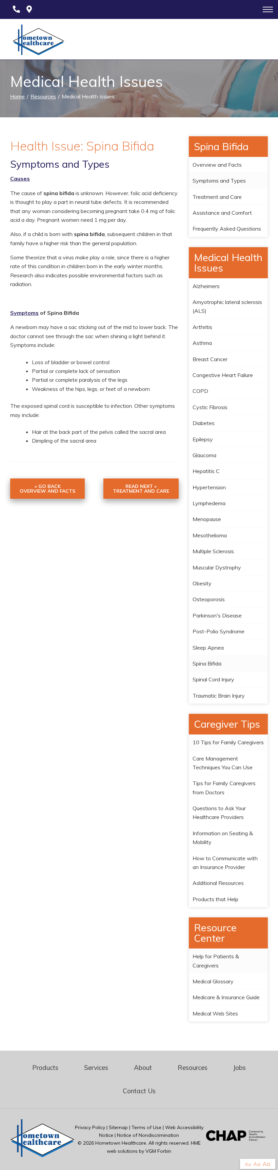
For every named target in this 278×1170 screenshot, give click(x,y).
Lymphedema (209, 503)
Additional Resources (218, 883)
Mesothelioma (210, 535)
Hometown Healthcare (120, 1143)
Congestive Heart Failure (223, 375)
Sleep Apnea (208, 647)
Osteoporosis (209, 599)
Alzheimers (206, 286)
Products (45, 1067)
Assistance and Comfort (222, 212)
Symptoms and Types (219, 180)
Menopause (207, 519)
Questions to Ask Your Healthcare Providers (219, 812)
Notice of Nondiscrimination (148, 1135)
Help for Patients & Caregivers (216, 960)
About (143, 1067)
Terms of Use (146, 1127)
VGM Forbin (158, 1151)
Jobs (239, 1067)
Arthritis (202, 327)
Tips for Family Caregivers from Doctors (224, 787)
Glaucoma (204, 455)
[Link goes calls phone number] (15, 9)
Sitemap (118, 1127)
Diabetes (204, 423)
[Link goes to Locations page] (29, 9)
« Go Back (47, 488)
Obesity (202, 583)
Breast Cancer (210, 359)
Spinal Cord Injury (213, 679)
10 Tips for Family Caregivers (228, 742)
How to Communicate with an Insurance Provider (225, 862)
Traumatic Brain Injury (219, 695)
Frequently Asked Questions (227, 228)
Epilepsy (203, 439)
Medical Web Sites (215, 1013)
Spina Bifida (207, 663)
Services (96, 1067)
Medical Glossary (213, 981)
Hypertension (209, 487)
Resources (43, 96)
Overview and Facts (217, 164)
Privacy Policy (90, 1127)
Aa (248, 1164)
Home (17, 96)
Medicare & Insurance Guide (226, 997)
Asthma (202, 343)
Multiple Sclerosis (213, 551)
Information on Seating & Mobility (223, 837)
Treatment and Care (217, 196)
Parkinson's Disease (217, 615)
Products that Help (215, 899)
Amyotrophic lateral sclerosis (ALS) (227, 306)
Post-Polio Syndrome (218, 631)
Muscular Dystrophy (217, 567)
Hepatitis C (206, 471)
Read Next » (141, 488)
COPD (200, 391)
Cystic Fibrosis (210, 407)
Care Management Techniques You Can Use (223, 763)
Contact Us (139, 1091)
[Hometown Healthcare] (34, 41)
